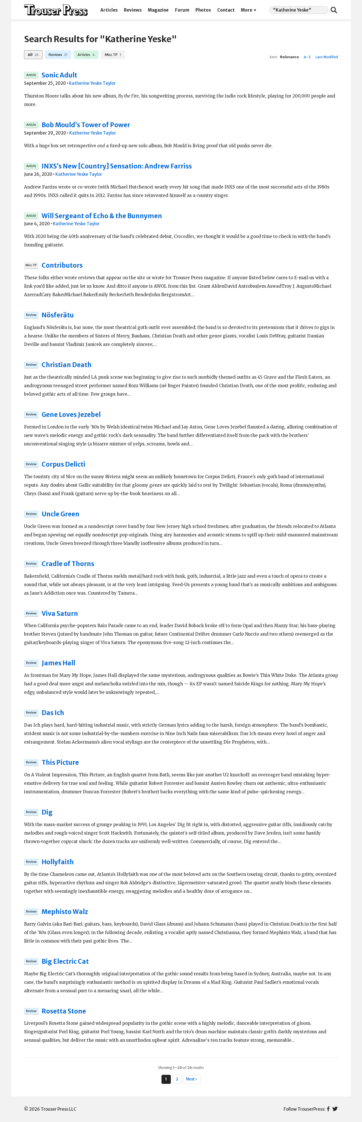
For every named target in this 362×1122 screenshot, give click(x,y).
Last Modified (327, 57)
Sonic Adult (59, 75)
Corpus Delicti (63, 464)
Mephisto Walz (65, 912)
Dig (47, 812)
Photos (203, 10)
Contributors (62, 265)
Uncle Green (60, 514)
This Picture (60, 762)
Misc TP (113, 54)
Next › (191, 1079)
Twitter (335, 1109)
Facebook (328, 1109)
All (33, 54)
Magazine (158, 10)
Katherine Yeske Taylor (92, 83)
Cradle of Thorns (68, 564)
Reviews (133, 10)
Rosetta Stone (64, 1011)
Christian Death (67, 365)
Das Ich (53, 713)
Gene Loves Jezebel (71, 415)
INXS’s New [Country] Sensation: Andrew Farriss (117, 166)
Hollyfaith (58, 862)
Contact (226, 10)
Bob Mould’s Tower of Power (86, 125)
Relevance (289, 57)
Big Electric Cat (65, 961)
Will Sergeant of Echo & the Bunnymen (102, 216)
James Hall (58, 663)
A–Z (307, 57)
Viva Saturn (60, 614)
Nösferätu (58, 315)
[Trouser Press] (56, 10)
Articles (109, 10)
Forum (182, 10)
